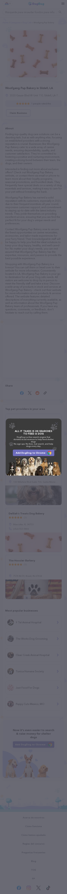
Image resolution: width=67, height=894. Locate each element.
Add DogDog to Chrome (31, 452)
